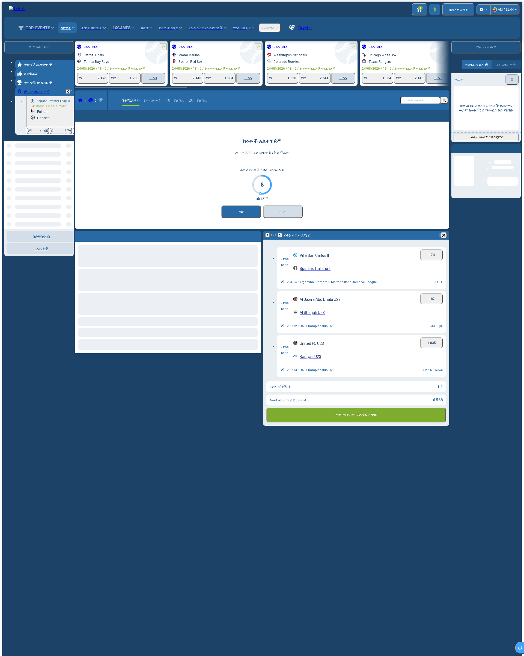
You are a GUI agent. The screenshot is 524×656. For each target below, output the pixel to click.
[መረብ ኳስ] (90, 100)
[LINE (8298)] (80, 100)
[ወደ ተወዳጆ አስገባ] (163, 46)
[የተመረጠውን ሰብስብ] (62, 169)
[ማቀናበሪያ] (483, 9)
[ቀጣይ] (280, 244)
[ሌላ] (426, 120)
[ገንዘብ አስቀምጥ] (434, 9)
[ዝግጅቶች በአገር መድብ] (69, 169)
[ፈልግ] (444, 100)
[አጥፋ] (443, 244)
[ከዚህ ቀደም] (68, 91)
